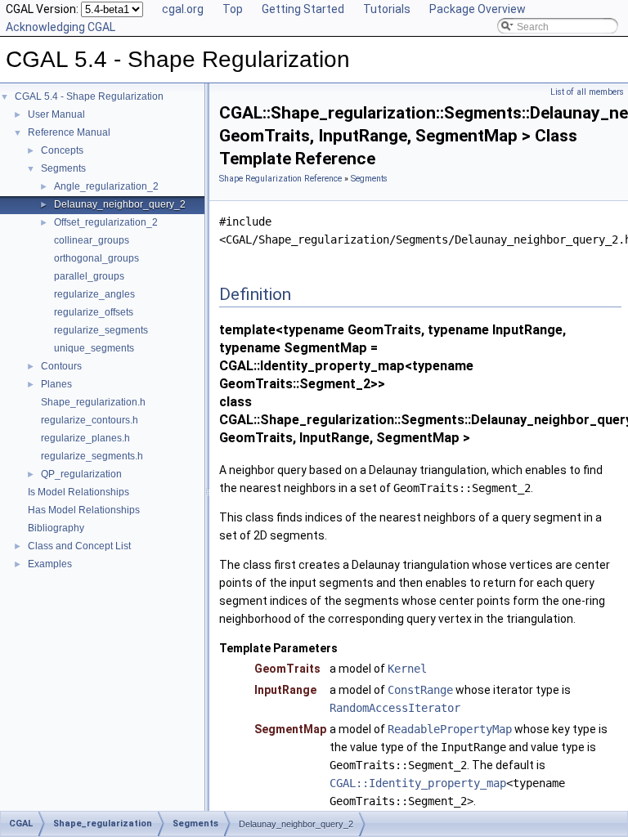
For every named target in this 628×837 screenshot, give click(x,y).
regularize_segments (101, 330)
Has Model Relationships (84, 510)
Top (232, 9)
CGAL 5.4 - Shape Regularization (89, 96)
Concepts (62, 150)
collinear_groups (91, 240)
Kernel (407, 668)
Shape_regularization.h (93, 402)
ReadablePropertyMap (450, 729)
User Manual (56, 114)
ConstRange (420, 689)
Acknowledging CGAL (60, 27)
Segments (63, 168)
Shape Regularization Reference (280, 178)
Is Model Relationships (78, 492)
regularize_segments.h (92, 456)
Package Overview (477, 9)
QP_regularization (81, 474)
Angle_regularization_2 (106, 186)
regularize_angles (94, 294)
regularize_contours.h (89, 420)
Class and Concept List (79, 546)
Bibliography (56, 528)
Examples (50, 564)
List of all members (587, 92)
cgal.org (183, 9)
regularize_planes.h (85, 438)
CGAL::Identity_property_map (418, 783)
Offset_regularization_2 (106, 222)
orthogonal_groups (96, 258)
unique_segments (94, 348)
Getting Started (303, 9)
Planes (56, 384)
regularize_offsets (93, 312)
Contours (61, 366)
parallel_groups (89, 276)
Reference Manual (69, 132)
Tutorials (386, 9)
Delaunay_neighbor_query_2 (120, 204)
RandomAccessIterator (395, 707)
